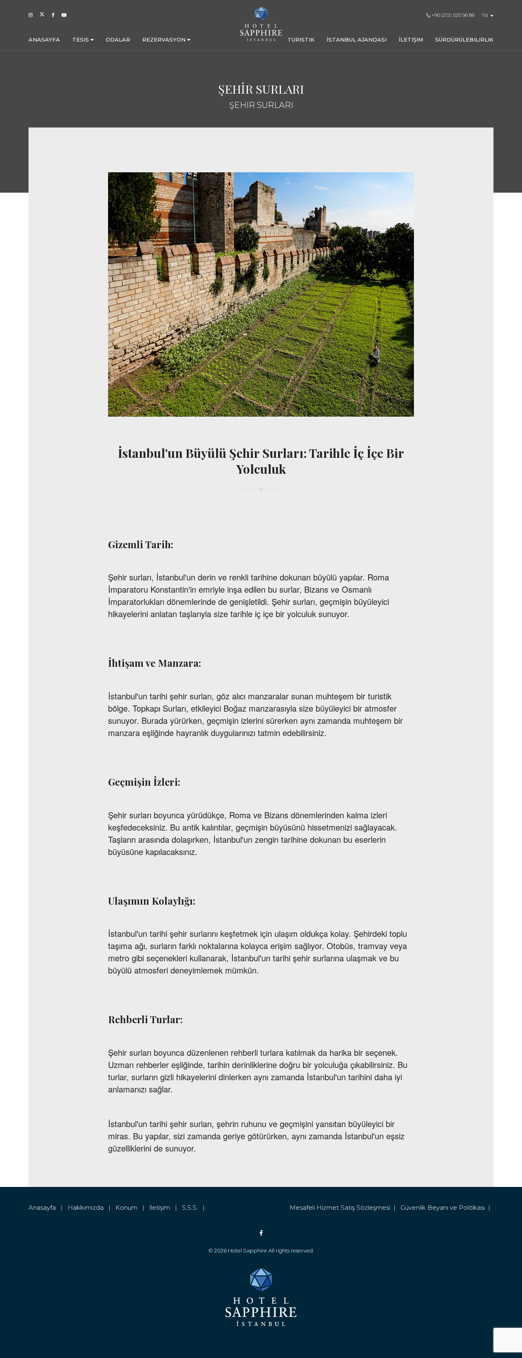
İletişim (411, 39)
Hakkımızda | (91, 1207)
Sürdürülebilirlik (464, 39)
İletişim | (165, 1207)
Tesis (81, 39)
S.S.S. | (195, 1207)
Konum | (132, 1207)
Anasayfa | (48, 1207)
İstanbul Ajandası (357, 39)
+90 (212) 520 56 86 (452, 15)
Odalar (118, 39)
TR (485, 15)
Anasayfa (44, 39)
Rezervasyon (164, 39)
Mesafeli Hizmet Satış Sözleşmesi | (345, 1207)
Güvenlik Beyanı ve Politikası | (446, 1207)
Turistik (301, 39)
